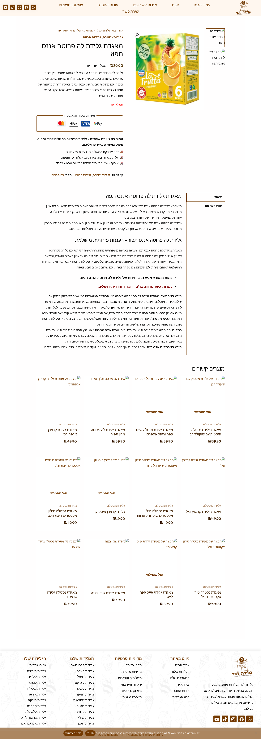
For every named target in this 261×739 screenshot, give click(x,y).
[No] (256, 733)
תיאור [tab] (218, 197)
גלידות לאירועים (145, 5)
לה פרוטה (57, 175)
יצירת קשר (130, 11)
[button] (137, 34)
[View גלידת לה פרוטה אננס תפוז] (215, 37)
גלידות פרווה (92, 37)
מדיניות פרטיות (73, 733)
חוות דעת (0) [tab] (213, 206)
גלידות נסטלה (103, 30)
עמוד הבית (202, 5)
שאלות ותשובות (71, 5)
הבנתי (90, 733)
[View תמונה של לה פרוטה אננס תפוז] (215, 58)
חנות (175, 5)
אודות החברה (107, 5)
